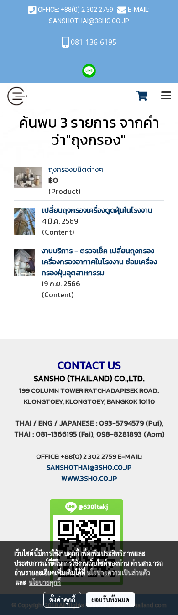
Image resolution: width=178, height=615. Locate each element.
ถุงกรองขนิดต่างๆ (75, 169)
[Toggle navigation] (166, 96)
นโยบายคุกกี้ (45, 582)
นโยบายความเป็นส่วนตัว (118, 572)
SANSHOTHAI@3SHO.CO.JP (89, 21)
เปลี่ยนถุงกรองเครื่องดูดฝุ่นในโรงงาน (97, 209)
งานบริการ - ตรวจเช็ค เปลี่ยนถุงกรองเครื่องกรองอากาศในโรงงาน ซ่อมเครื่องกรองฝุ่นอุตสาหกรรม (99, 261)
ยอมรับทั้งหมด (110, 599)
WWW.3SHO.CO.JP (89, 478)
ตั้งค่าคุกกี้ (62, 599)
